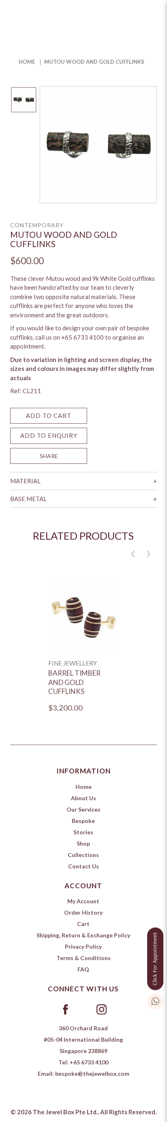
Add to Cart (48, 415)
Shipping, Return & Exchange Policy (83, 935)
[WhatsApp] (155, 1000)
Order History (83, 912)
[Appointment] (155, 957)
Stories (83, 832)
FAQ (83, 969)
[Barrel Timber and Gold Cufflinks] (83, 615)
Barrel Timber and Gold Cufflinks (74, 682)
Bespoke (83, 820)
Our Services (83, 809)
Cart (83, 923)
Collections (83, 854)
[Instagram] (101, 1008)
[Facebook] (65, 1008)
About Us (83, 798)
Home (27, 61)
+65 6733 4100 (89, 1062)
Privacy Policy (83, 946)
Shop (83, 843)
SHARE (49, 455)
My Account (83, 901)
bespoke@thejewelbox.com (92, 1073)
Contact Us (83, 866)
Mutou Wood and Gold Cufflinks (94, 61)
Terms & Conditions (83, 957)
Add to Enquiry (48, 435)
